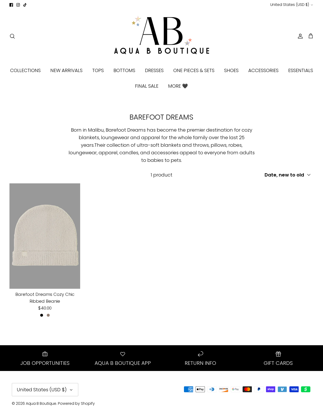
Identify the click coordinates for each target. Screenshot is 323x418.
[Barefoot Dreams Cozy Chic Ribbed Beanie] (44, 236)
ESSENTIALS (300, 70)
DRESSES (154, 70)
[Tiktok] (25, 5)
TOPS (98, 70)
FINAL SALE (146, 86)
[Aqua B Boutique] (161, 36)
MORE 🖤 (178, 86)
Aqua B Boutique (41, 403)
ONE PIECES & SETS (193, 70)
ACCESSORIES (263, 70)
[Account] (299, 36)
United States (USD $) (289, 4)
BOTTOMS (124, 70)
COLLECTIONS (25, 70)
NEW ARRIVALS (66, 70)
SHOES (231, 70)
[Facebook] (11, 5)
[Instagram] (18, 5)
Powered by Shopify (76, 403)
